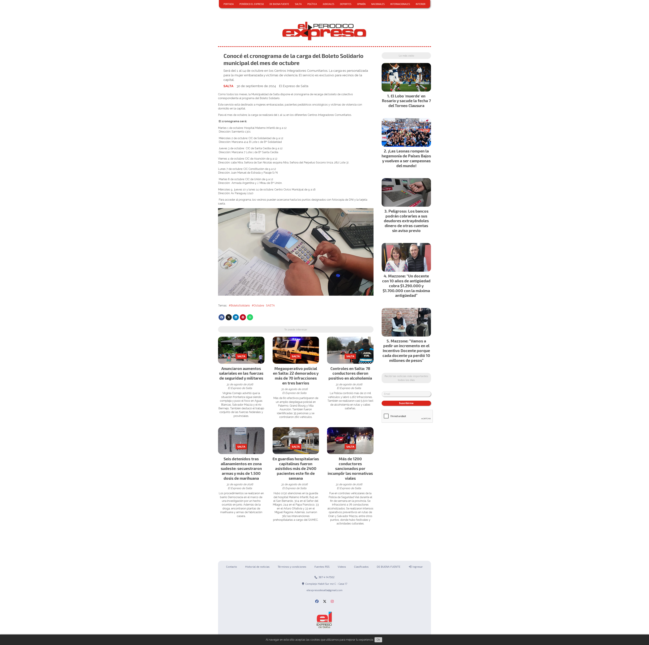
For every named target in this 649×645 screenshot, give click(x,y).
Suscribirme (324, 164)
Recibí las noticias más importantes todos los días (324, 137)
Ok (378, 639)
